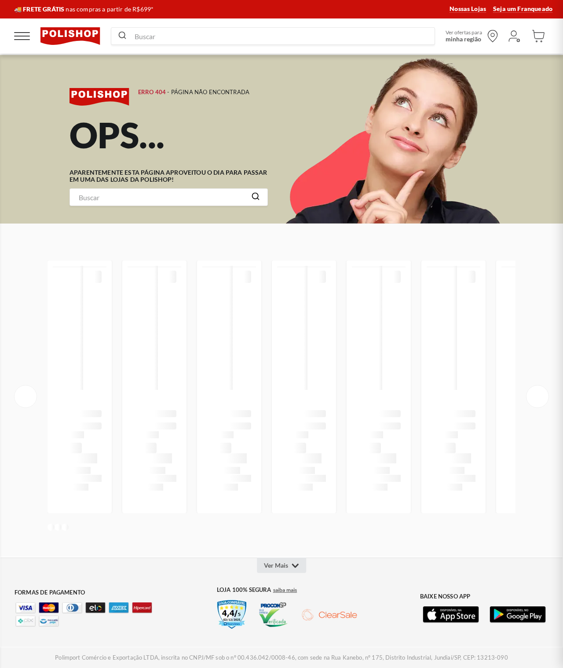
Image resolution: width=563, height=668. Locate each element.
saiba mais (285, 590)
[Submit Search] (122, 36)
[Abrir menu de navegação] (22, 36)
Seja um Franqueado (522, 9)
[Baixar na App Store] (451, 615)
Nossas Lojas (468, 9)
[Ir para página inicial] (70, 36)
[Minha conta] (513, 36)
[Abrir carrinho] (538, 36)
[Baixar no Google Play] (517, 615)
